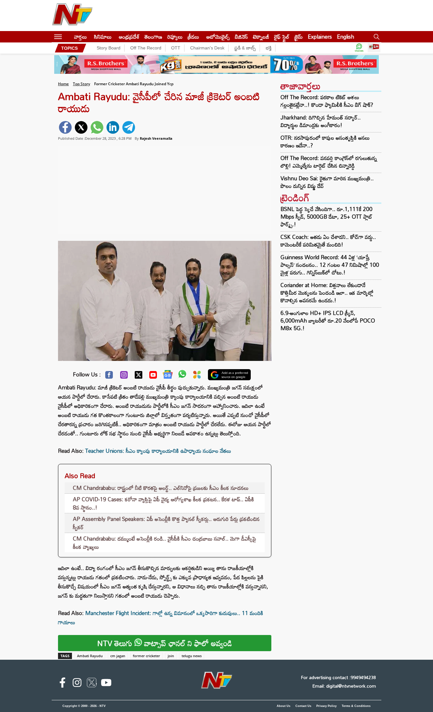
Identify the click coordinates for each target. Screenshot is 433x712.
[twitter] (81, 127)
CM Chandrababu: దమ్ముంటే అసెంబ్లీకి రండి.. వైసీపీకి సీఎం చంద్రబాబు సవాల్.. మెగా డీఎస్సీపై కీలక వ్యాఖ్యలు (164, 542)
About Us (283, 706)
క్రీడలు (193, 36)
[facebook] (65, 127)
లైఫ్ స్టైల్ (281, 36)
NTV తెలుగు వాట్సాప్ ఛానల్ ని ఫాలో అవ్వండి (164, 643)
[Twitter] (138, 376)
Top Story (81, 84)
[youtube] (106, 683)
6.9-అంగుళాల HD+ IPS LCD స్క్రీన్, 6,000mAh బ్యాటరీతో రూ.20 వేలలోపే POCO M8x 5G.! (328, 320)
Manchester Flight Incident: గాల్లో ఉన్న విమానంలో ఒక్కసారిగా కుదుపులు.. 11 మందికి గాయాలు (160, 617)
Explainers (320, 36)
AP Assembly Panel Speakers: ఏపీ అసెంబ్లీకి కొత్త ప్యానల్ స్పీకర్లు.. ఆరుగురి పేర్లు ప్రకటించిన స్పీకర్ (166, 523)
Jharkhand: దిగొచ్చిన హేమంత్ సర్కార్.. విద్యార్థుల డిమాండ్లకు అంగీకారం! (321, 121)
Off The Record (145, 47)
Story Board (108, 47)
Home (63, 84)
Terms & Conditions (356, 706)
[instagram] (77, 683)
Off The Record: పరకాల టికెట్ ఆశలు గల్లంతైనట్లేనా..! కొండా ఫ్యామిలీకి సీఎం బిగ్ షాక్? (327, 101)
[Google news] (168, 376)
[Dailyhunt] (197, 376)
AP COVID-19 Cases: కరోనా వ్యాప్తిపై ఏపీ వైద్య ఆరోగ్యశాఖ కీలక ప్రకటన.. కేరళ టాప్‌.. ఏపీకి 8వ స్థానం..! (163, 503)
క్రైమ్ (298, 36)
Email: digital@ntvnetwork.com (344, 686)
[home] (68, 36)
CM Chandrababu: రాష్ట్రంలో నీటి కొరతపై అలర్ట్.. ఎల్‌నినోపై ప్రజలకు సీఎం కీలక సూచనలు (161, 488)
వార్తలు (80, 36)
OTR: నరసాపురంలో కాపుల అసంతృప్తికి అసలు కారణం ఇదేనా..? (325, 141)
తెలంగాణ (153, 36)
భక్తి (268, 47)
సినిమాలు (103, 36)
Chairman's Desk (207, 47)
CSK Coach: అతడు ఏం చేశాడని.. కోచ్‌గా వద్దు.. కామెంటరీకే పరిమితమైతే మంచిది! (328, 241)
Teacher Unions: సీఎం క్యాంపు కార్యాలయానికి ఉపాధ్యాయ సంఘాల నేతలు (158, 451)
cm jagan (117, 655)
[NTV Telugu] (72, 15)
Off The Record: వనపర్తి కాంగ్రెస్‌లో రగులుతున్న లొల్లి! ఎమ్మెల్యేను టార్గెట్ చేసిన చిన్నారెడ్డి (329, 162)
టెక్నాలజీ (261, 36)
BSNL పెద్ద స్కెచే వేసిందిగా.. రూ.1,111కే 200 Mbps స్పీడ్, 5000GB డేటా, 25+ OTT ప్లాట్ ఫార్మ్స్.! (326, 216)
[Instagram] (124, 376)
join (171, 655)
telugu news (192, 655)
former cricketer (146, 655)
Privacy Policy (326, 706)
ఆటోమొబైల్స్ (218, 36)
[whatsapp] (97, 127)
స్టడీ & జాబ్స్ (245, 47)
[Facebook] (109, 376)
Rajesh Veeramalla (156, 138)
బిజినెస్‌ (241, 36)
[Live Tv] (374, 48)
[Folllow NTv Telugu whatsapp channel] (359, 48)
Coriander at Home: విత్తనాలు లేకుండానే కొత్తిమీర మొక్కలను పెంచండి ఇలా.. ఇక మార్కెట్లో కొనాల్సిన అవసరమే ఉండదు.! (327, 292)
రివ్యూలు (175, 36)
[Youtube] (153, 376)
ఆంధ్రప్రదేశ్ (129, 36)
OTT (175, 47)
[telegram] (128, 127)
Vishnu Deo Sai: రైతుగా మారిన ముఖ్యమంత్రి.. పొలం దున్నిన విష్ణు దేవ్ (327, 182)
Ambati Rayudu (90, 655)
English (345, 36)
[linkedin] (113, 127)
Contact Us (303, 706)
